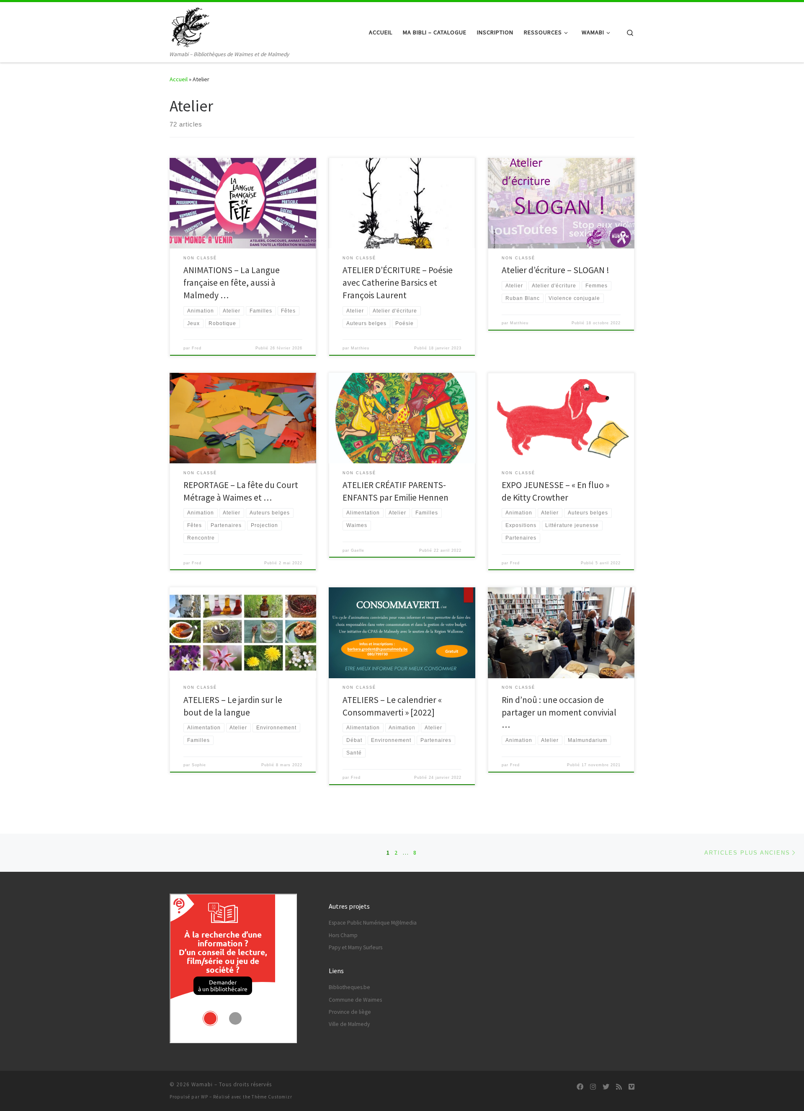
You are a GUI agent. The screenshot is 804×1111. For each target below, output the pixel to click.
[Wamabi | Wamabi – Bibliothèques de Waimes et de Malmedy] (190, 25)
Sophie (199, 765)
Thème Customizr (272, 1097)
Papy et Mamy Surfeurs (355, 947)
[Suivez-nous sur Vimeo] (631, 1087)
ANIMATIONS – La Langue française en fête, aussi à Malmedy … (231, 282)
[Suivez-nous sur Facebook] (580, 1087)
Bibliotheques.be (349, 987)
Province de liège (350, 1011)
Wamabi (202, 1084)
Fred (196, 348)
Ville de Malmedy (349, 1024)
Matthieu (360, 348)
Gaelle (357, 550)
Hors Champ (343, 935)
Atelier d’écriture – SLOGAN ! (555, 270)
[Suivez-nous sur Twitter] (606, 1087)
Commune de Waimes (355, 999)
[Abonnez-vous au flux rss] (619, 1087)
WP (204, 1097)
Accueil (179, 79)
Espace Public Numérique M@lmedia (373, 922)
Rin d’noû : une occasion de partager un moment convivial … (559, 712)
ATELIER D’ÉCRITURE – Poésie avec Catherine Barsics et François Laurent (398, 282)
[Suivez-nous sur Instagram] (593, 1087)
